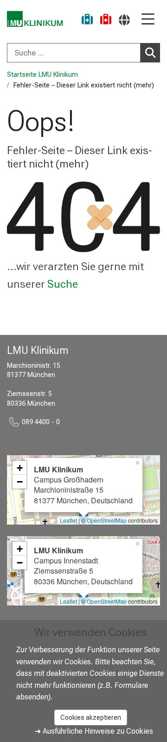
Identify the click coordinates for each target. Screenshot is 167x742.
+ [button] (20, 468)
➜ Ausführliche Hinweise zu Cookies (94, 731)
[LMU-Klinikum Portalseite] (35, 19)
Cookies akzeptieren (90, 717)
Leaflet (68, 520)
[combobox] (83, 52)
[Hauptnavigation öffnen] (148, 19)
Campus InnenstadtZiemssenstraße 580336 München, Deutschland (83, 566)
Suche (62, 284)
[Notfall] (106, 20)
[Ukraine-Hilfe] (87, 20)
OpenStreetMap (107, 520)
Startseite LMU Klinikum (42, 75)
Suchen (150, 52)
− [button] (20, 482)
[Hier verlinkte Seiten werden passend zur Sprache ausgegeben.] (124, 19)
